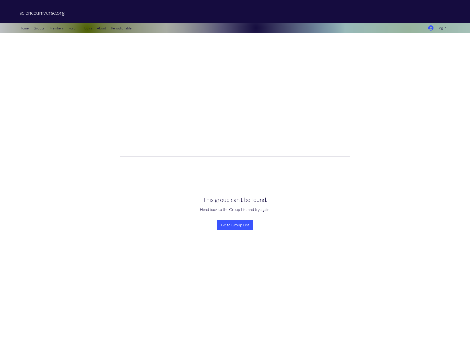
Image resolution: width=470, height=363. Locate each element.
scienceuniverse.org (42, 12)
